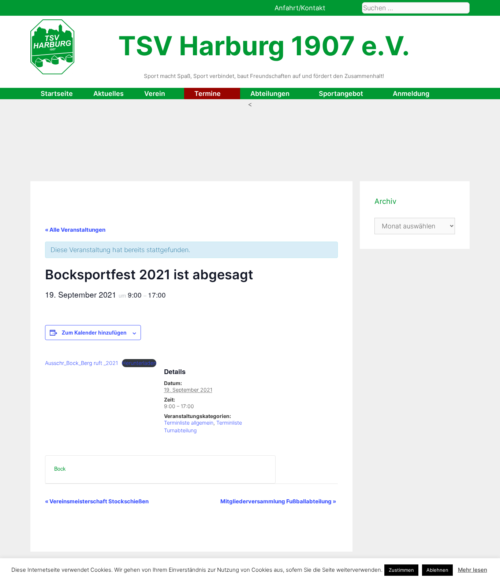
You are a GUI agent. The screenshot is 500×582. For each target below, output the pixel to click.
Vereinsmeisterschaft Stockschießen (97, 501)
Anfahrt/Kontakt (300, 8)
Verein (154, 93)
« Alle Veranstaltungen (75, 229)
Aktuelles (108, 93)
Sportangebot (341, 93)
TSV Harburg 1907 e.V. (264, 45)
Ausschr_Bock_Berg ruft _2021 (81, 363)
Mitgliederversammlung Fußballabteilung (278, 501)
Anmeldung (411, 93)
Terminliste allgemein (188, 422)
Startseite (57, 93)
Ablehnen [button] (437, 570)
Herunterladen (139, 363)
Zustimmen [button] (401, 570)
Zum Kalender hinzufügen (94, 332)
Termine (207, 93)
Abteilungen (270, 93)
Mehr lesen (472, 569)
